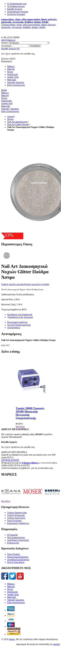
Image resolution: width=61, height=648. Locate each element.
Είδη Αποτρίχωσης (16, 602)
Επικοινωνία (13, 543)
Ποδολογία (12, 592)
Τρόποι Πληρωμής (16, 515)
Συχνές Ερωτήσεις (15, 562)
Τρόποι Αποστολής (16, 518)
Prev (18, 426)
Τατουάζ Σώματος (15, 600)
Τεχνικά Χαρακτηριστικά (19, 325)
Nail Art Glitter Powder (18, 124)
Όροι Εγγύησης (14, 520)
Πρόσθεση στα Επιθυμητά (19, 314)
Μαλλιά (11, 586)
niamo (12, 639)
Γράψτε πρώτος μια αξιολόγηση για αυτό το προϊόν (25, 284)
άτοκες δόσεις (30, 462)
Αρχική (10, 116)
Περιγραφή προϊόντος (17, 322)
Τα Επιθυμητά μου (16, 6)
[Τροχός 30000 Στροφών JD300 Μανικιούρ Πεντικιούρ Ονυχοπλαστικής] (38, 402)
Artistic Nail (13, 594)
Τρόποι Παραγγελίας (17, 512)
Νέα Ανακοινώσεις (16, 537)
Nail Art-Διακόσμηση (17, 122)
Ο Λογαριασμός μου (17, 3)
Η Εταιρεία (12, 535)
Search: (4, 42)
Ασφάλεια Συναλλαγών (18, 559)
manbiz (56, 644)
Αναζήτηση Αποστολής (18, 540)
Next (22, 426)
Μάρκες (11, 584)
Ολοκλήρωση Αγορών (17, 11)
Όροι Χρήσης (13, 554)
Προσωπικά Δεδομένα (17, 557)
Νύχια (10, 119)
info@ (8, 40)
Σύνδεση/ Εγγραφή (16, 14)
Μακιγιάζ (11, 597)
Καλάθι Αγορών (14, 9)
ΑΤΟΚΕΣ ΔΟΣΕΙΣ (10, 460)
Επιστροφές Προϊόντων (18, 523)
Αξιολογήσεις (13, 327)
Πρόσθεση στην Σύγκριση (20, 317)
